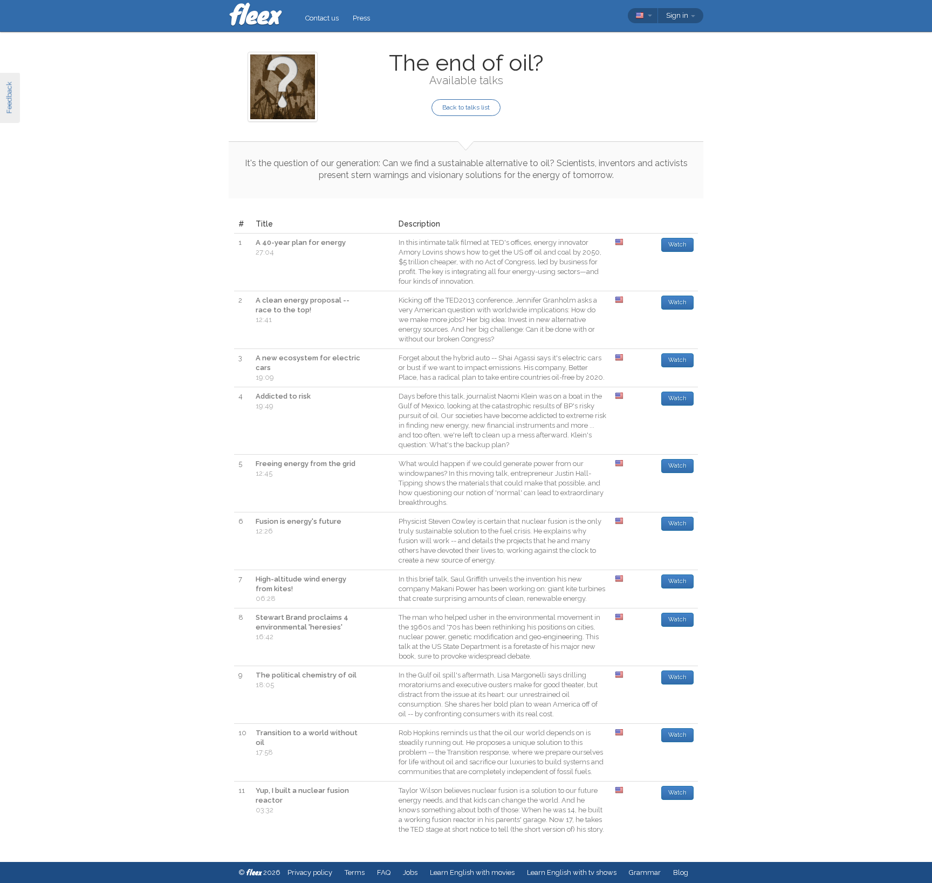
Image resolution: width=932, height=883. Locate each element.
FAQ (383, 872)
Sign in (678, 15)
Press (361, 18)
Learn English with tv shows (571, 872)
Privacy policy (309, 872)
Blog (680, 872)
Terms (355, 872)
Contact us (322, 18)
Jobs (410, 872)
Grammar (645, 872)
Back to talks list (466, 107)
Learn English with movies (472, 872)
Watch (677, 244)
